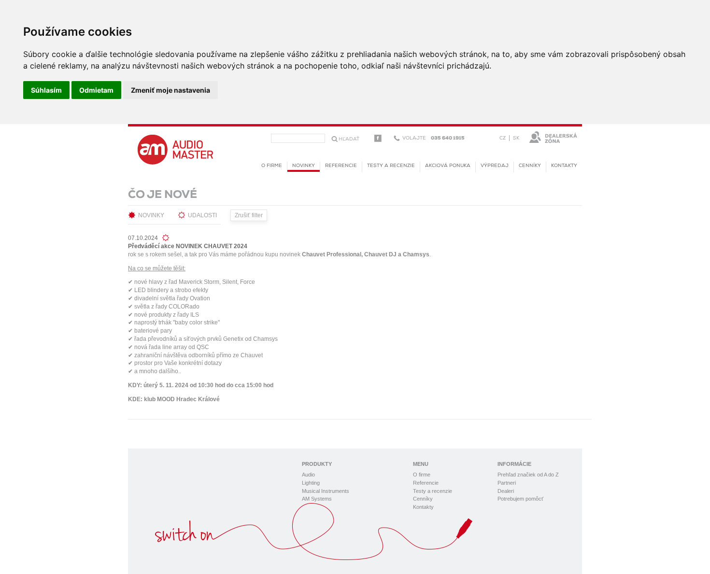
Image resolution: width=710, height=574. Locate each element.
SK (516, 138)
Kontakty (564, 165)
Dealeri (505, 491)
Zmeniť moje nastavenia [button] (170, 90)
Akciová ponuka (447, 165)
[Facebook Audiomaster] (378, 138)
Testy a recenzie (391, 165)
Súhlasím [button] (46, 90)
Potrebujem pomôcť (520, 499)
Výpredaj (495, 165)
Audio (308, 474)
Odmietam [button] (96, 90)
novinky (303, 165)
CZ (502, 138)
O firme (271, 165)
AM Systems (317, 499)
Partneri (506, 483)
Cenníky (530, 165)
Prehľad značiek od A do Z (528, 474)
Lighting (311, 483)
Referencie (341, 165)
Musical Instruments (325, 491)
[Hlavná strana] (175, 149)
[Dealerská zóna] (553, 137)
